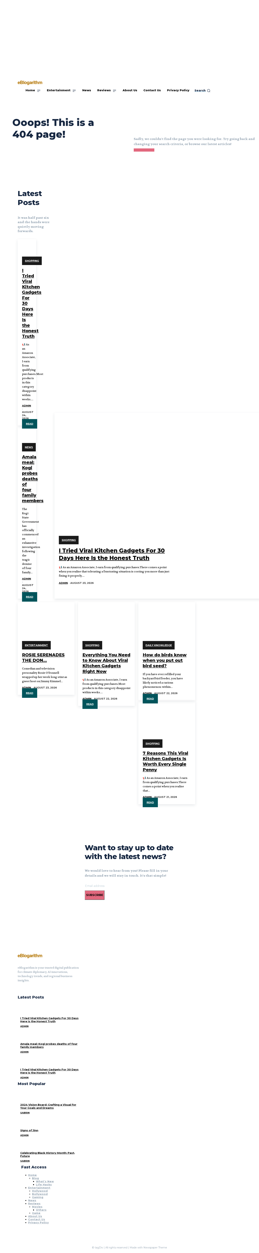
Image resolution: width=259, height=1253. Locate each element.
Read (29, 423)
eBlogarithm (30, 955)
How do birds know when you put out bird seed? (165, 660)
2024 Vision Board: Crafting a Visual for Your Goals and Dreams (48, 1106)
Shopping (32, 260)
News (29, 447)
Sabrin (25, 1112)
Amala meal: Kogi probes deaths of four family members (33, 478)
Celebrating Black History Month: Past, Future (47, 1154)
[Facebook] (19, 989)
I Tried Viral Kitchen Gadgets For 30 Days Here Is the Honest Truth (49, 1019)
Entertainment (36, 645)
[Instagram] (25, 989)
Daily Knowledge (159, 645)
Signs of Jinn (29, 1130)
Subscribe (94, 895)
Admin (26, 405)
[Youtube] (31, 989)
